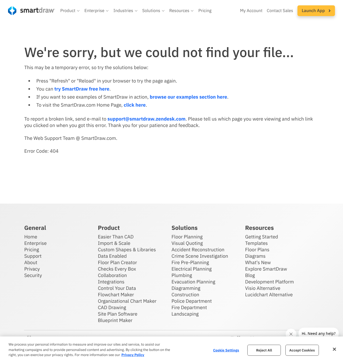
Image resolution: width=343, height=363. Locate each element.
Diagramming (186, 288)
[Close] (334, 349)
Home (30, 237)
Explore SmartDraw (266, 269)
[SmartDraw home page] (31, 10)
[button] (70, 11)
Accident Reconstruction (198, 249)
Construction (185, 294)
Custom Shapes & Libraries (127, 249)
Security (33, 275)
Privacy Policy (132, 355)
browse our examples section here (188, 97)
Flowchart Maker (116, 294)
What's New (258, 262)
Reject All (264, 350)
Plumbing (182, 275)
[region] (171, 349)
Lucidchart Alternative (269, 294)
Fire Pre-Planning (190, 262)
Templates (256, 243)
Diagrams (255, 256)
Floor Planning (187, 237)
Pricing (204, 10)
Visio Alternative (262, 288)
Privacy (32, 269)
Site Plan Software (117, 314)
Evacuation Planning (193, 282)
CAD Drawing (112, 307)
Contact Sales (280, 10)
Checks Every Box (117, 269)
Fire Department (189, 307)
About (30, 262)
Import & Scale (114, 243)
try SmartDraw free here (81, 89)
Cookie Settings (226, 350)
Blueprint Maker (115, 320)
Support (33, 256)
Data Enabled (112, 256)
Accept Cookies (302, 350)
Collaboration (112, 275)
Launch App (314, 10)
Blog (250, 275)
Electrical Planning (192, 269)
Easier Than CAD (116, 237)
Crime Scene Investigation (200, 256)
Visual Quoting (187, 243)
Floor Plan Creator (117, 262)
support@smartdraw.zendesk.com (146, 119)
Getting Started (261, 237)
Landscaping (185, 314)
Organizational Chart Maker (127, 301)
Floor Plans (257, 249)
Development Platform (269, 282)
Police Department (192, 301)
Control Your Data (117, 288)
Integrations (111, 282)
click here (135, 105)
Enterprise (35, 243)
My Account (251, 10)
